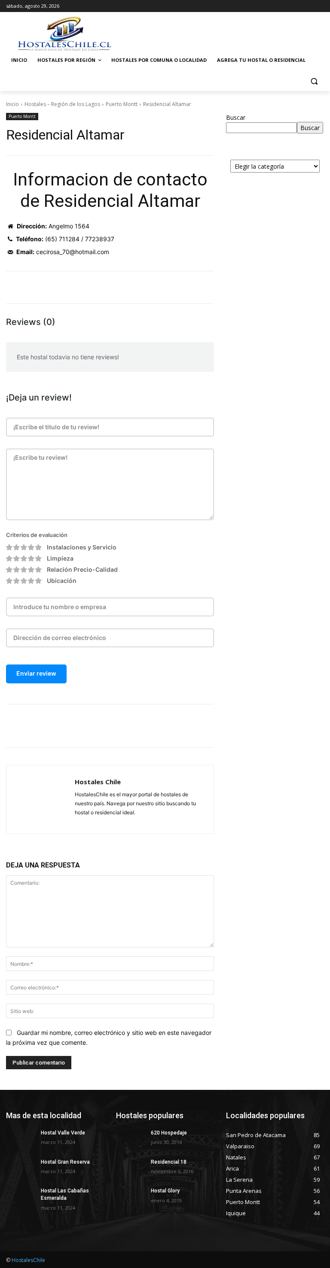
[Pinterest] (107, 725)
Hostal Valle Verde (63, 1133)
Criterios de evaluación (36, 535)
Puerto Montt (122, 104)
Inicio (12, 104)
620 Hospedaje (169, 1133)
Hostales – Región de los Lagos (62, 104)
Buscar (235, 117)
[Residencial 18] (130, 1169)
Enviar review (36, 673)
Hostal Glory (165, 1191)
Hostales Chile (98, 781)
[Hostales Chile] (40, 799)
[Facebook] (67, 725)
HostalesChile (28, 1260)
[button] (314, 81)
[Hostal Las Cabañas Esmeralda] (20, 1197)
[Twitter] (87, 725)
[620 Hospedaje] (130, 1139)
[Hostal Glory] (130, 1197)
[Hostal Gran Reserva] (20, 1169)
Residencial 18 (168, 1162)
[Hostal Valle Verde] (20, 1139)
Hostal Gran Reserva (65, 1162)
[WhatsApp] (127, 725)
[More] (147, 725)
